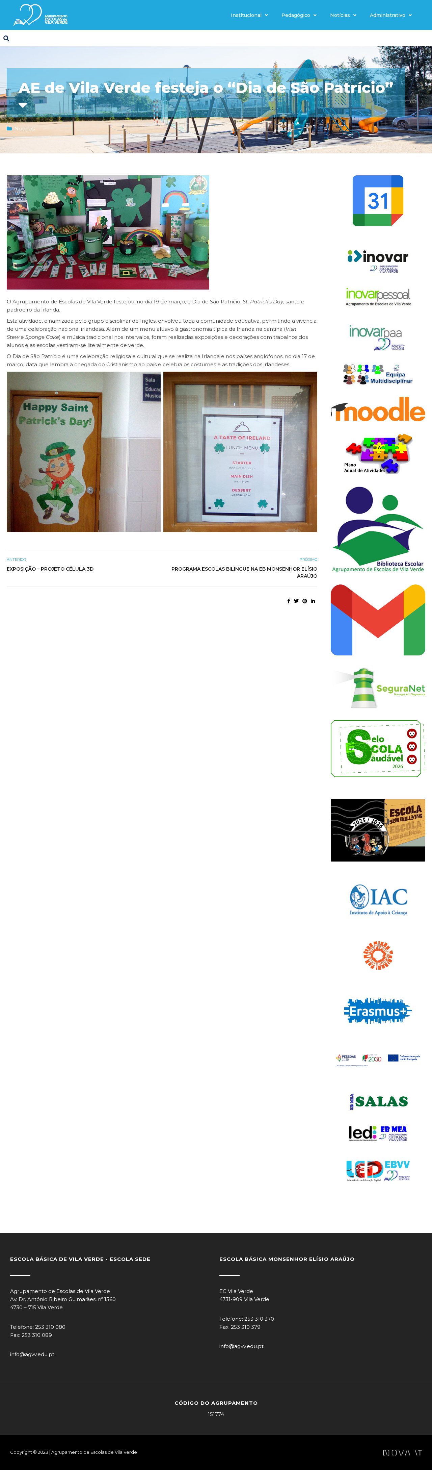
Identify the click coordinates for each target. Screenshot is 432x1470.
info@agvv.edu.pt (32, 1354)
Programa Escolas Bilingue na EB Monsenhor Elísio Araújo (244, 572)
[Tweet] (296, 601)
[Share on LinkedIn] (313, 601)
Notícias (340, 15)
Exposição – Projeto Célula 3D (50, 569)
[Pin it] (304, 601)
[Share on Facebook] (288, 601)
